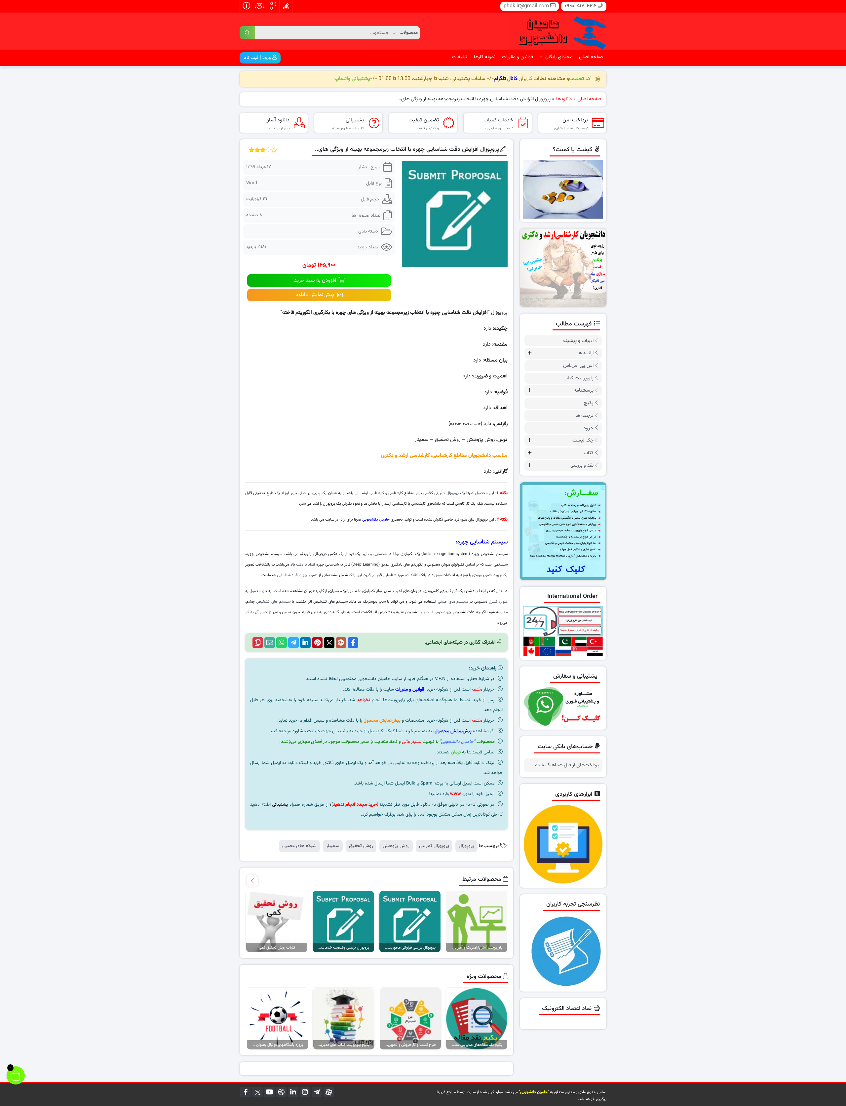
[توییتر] (257, 1092)
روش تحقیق (361, 846)
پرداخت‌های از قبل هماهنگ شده (567, 765)
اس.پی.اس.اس (578, 365)
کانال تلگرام (505, 79)
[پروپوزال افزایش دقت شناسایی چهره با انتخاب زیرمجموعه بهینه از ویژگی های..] (454, 214)
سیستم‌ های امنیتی (453, 602)
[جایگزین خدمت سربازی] (563, 268)
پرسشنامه (584, 390)
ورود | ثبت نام (258, 58)
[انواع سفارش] (563, 531)
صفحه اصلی (591, 57)
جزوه (589, 428)
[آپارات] (329, 1092)
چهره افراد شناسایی (292, 575)
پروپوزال (466, 846)
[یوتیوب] (269, 1092)
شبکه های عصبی (299, 846)
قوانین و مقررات (517, 57)
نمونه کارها (484, 57)
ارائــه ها (585, 353)
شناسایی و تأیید (374, 554)
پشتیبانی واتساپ (352, 79)
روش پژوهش (396, 846)
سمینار (332, 846)
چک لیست (583, 440)
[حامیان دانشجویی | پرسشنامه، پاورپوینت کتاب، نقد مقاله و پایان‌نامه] (556, 31)
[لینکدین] (293, 1092)
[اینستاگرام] (305, 1092)
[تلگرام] (317, 1092)
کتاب (589, 453)
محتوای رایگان (558, 57)
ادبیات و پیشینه (578, 341)
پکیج (589, 403)
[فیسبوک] (245, 1092)
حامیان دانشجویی (376, 520)
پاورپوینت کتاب (578, 378)
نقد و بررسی (582, 465)
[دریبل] (281, 1092)
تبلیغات (459, 57)
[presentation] (252, 881)
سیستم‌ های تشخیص (273, 602)
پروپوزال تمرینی (446, 493)
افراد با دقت (305, 565)
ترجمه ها (584, 415)
